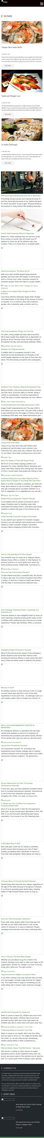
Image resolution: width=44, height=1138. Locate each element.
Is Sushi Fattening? (9, 144)
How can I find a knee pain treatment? (15, 919)
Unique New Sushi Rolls (12, 47)
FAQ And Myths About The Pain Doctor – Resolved (20, 1048)
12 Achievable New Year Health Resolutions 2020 (20, 405)
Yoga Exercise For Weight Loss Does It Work (18, 974)
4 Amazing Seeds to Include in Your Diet (16, 1030)
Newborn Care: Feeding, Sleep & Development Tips (21, 387)
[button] (41, 3)
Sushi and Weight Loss (11, 96)
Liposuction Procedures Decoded (14, 745)
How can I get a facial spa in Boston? (15, 572)
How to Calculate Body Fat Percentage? (16, 554)
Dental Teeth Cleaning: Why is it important (17, 233)
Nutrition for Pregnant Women (13, 349)
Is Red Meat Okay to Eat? (10, 843)
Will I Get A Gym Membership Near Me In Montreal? (20, 196)
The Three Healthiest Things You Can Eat (17, 331)
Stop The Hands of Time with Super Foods (17, 460)
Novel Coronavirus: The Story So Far (15, 271)
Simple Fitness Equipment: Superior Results (18, 499)
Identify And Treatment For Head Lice (15, 1012)
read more (8, 65)
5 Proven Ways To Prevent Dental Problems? (18, 881)
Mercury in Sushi (7, 688)
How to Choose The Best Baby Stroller (16, 957)
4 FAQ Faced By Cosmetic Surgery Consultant (19, 516)
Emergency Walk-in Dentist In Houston (16, 650)
